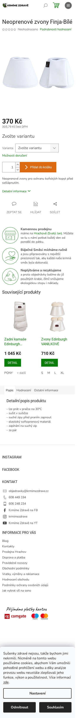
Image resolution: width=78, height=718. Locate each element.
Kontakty (8, 546)
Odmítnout (19, 707)
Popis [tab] (9, 390)
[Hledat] (45, 5)
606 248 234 (17, 504)
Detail (13, 362)
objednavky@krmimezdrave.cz (29, 491)
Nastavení (37, 693)
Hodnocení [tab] (23, 390)
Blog (5, 541)
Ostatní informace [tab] (46, 390)
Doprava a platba (13, 557)
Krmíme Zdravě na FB (23, 510)
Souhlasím (55, 707)
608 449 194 (17, 497)
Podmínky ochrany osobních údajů (25, 585)
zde (6, 682)
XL (62, 373)
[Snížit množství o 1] (17, 169)
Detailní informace (14, 191)
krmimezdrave (18, 516)
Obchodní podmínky (15, 568)
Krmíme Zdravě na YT (23, 523)
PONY (8, 373)
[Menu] (68, 5)
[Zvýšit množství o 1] (17, 164)
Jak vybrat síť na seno (16, 591)
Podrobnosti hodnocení (55, 29)
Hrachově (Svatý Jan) (48, 233)
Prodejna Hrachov (14, 552)
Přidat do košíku (41, 167)
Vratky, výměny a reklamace (20, 574)
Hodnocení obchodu (15, 579)
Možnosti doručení (14, 155)
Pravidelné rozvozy (14, 563)
